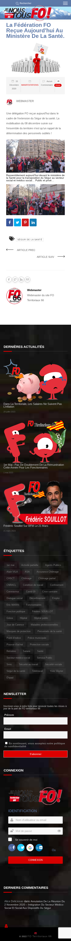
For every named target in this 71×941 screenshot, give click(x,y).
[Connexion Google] (30, 847)
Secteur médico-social (18, 657)
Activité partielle (29, 565)
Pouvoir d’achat (15, 644)
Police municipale (37, 638)
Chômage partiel (47, 578)
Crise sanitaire (49, 591)
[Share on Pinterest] (25, 222)
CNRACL (11, 585)
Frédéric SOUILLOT (42, 611)
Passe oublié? (16, 867)
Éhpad (10, 677)
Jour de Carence (15, 624)
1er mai (10, 565)
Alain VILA (12, 571)
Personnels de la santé (50, 631)
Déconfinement (37, 598)
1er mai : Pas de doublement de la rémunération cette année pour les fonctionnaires (33, 466)
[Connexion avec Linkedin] (39, 847)
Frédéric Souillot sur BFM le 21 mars (25, 525)
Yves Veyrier (56, 671)
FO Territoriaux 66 (39, 936)
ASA (27, 571)
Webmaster (34, 290)
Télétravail (37, 671)
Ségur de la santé (29, 239)
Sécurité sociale (53, 664)
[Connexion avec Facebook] (11, 847)
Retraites (11, 651)
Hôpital (23, 618)
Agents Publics (53, 565)
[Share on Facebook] (9, 222)
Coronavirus (13, 591)
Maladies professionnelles (44, 624)
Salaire (26, 651)
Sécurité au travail (28, 664)
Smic (9, 664)
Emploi (56, 598)
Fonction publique (16, 611)
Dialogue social (15, 598)
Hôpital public (41, 618)
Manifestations (29, 85)
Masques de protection (19, 631)
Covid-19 (30, 591)
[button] (22, 3)
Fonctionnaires (34, 604)
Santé (40, 651)
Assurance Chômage (48, 571)
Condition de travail (33, 585)
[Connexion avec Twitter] (21, 847)
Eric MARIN (13, 604)
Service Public (44, 657)
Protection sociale (39, 644)
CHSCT (11, 578)
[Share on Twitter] (17, 222)
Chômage (26, 578)
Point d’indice (14, 638)
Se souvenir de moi (26, 839)
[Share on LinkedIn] (33, 222)
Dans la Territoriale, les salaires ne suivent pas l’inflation (32, 405)
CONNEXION (35, 860)
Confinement (56, 585)
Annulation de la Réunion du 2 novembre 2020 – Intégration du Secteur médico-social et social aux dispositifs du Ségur (34, 904)
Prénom (9, 714)
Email (7, 728)
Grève (10, 618)
